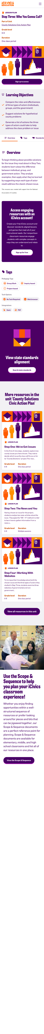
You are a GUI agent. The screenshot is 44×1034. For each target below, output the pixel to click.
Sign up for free (22, 252)
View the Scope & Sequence (19, 760)
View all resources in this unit (22, 611)
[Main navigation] (40, 4)
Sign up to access (22, 81)
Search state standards (22, 370)
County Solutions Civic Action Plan (16, 24)
